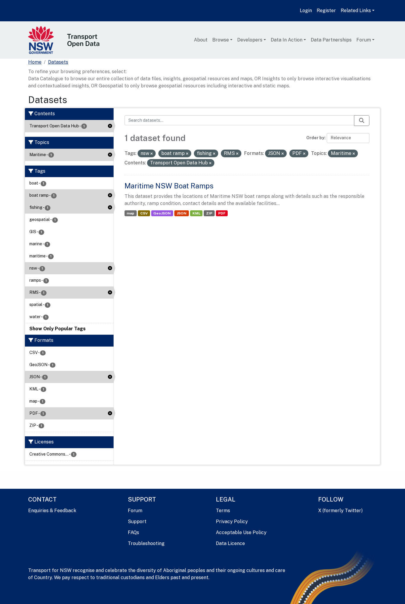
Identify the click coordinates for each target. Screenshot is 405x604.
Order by (315, 137)
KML (196, 213)
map (130, 213)
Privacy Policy (232, 521)
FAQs (133, 532)
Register (326, 10)
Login (306, 10)
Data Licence (230, 543)
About (201, 40)
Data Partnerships (331, 40)
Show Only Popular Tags (57, 328)
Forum (363, 40)
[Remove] (151, 154)
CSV (144, 213)
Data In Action (286, 40)
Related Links (356, 10)
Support (137, 521)
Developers (249, 40)
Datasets (58, 62)
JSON (181, 213)
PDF (221, 213)
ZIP (209, 213)
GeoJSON (162, 213)
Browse (220, 40)
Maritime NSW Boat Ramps (169, 186)
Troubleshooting (146, 543)
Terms (223, 510)
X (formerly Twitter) (340, 510)
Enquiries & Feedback (52, 510)
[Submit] (361, 120)
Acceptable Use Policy (241, 532)
